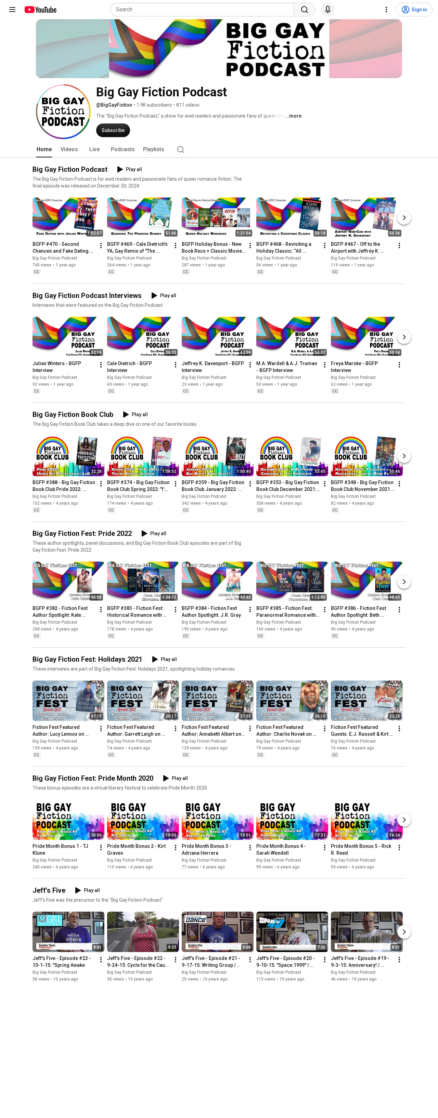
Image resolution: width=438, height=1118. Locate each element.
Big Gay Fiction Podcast (55, 258)
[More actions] (101, 246)
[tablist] (219, 149)
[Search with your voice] (328, 9)
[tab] (44, 149)
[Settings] (386, 9)
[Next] (404, 218)
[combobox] (204, 9)
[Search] (304, 9)
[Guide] (12, 9)
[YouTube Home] (40, 9)
